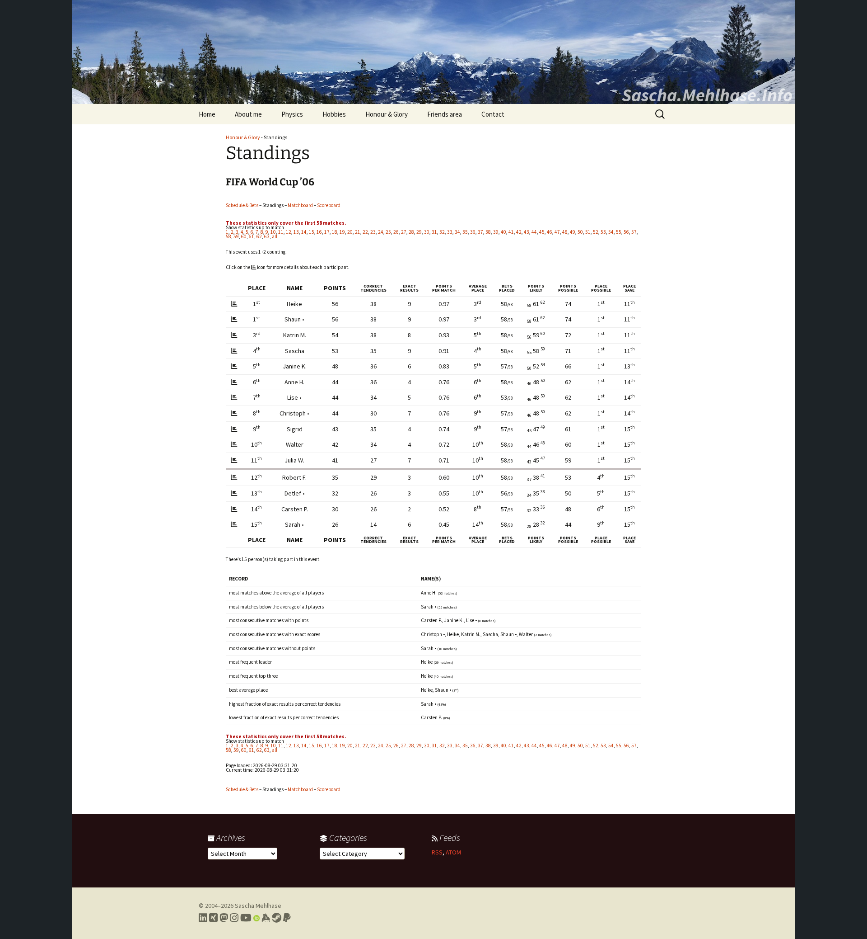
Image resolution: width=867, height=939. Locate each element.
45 (542, 232)
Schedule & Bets (242, 205)
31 (434, 232)
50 (580, 232)
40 (503, 232)
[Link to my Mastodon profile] (223, 917)
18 (334, 232)
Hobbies (334, 114)
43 (526, 232)
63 (267, 236)
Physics (292, 114)
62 (259, 236)
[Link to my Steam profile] (276, 917)
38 (488, 232)
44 (534, 232)
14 (304, 232)
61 (251, 236)
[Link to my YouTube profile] (246, 917)
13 (296, 232)
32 (442, 232)
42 (519, 232)
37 (480, 232)
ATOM (453, 852)
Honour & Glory (386, 114)
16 (319, 232)
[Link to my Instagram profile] (234, 917)
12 (288, 232)
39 (496, 232)
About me (248, 114)
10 (273, 232)
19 (342, 232)
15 (311, 232)
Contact (492, 114)
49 (572, 232)
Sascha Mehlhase (258, 905)
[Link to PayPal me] (287, 917)
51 (588, 232)
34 (457, 232)
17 (327, 232)
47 (557, 232)
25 (388, 232)
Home (207, 114)
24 (380, 232)
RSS (437, 852)
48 (565, 232)
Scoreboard (328, 205)
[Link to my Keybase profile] (265, 917)
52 (595, 232)
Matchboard (300, 205)
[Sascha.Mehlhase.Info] (433, 52)
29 (419, 232)
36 (472, 232)
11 (281, 232)
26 (396, 232)
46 (549, 232)
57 (634, 232)
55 (618, 232)
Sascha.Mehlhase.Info (707, 95)
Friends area (444, 114)
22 (365, 232)
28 (411, 232)
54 (611, 232)
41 (511, 232)
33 (449, 232)
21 (357, 232)
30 (426, 232)
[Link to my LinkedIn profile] (203, 917)
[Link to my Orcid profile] (256, 917)
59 (236, 236)
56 (626, 232)
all (274, 236)
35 (465, 232)
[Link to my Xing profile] (213, 917)
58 (228, 236)
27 (403, 232)
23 (373, 232)
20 (350, 232)
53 (603, 232)
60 (244, 236)
